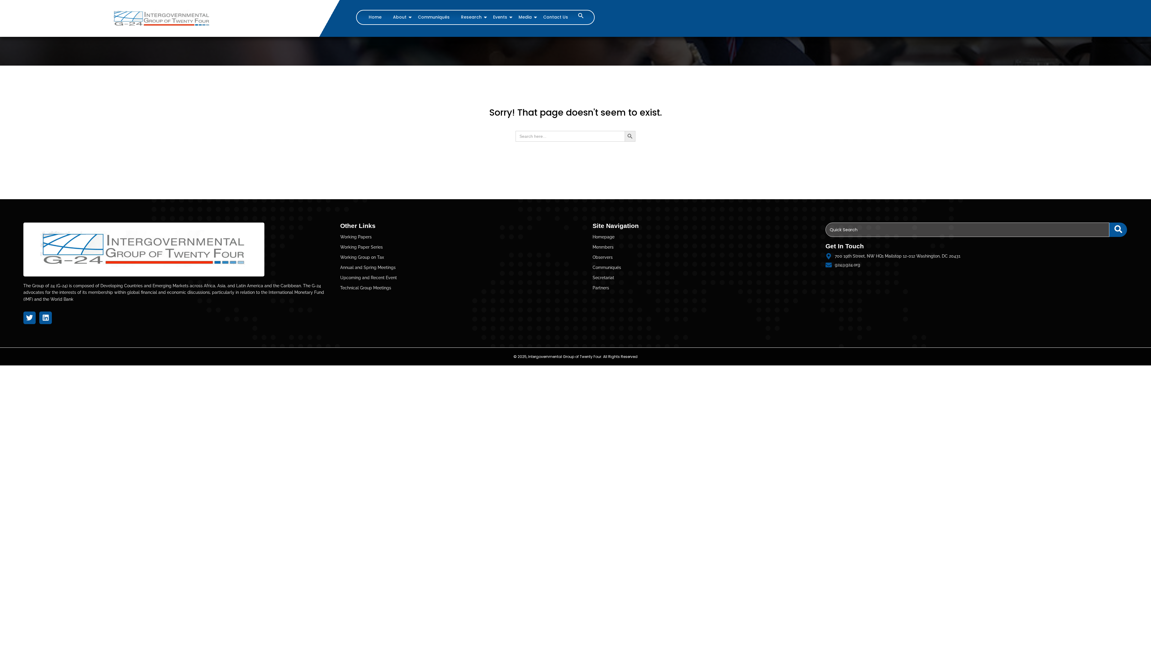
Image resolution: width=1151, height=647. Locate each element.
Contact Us (555, 17)
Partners (601, 287)
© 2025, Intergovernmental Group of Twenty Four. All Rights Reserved (575, 356)
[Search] (1118, 230)
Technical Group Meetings (365, 287)
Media (525, 17)
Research (471, 17)
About (399, 17)
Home (375, 17)
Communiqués (434, 17)
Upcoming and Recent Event (368, 277)
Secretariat (603, 277)
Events (500, 17)
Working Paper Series (361, 247)
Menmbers (603, 247)
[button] (581, 16)
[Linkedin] (45, 318)
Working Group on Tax (362, 257)
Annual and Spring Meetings (368, 267)
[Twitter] (29, 318)
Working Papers (356, 237)
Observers (603, 257)
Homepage (603, 237)
